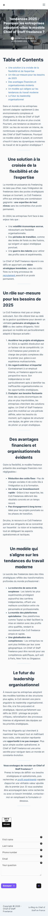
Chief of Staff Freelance (9, 910)
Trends (33, 41)
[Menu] (44, 4)
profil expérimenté (26, 779)
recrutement (9, 275)
